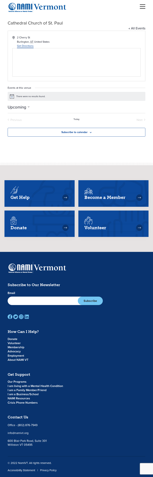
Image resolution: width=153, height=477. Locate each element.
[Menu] (142, 6)
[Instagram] (21, 316)
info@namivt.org (18, 433)
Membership (16, 347)
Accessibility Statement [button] (21, 470)
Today (76, 119)
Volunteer (14, 343)
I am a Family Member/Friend (27, 390)
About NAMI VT (18, 360)
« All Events (137, 28)
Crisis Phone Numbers (23, 402)
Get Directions (25, 46)
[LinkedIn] (26, 316)
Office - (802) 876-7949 (23, 425)
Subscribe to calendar (74, 132)
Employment (16, 355)
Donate (12, 339)
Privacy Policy (48, 470)
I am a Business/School (23, 394)
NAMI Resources (19, 398)
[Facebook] (10, 316)
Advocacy (14, 351)
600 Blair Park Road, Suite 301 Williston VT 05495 (27, 443)
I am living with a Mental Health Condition (35, 386)
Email (11, 293)
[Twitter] (15, 316)
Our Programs (17, 382)
